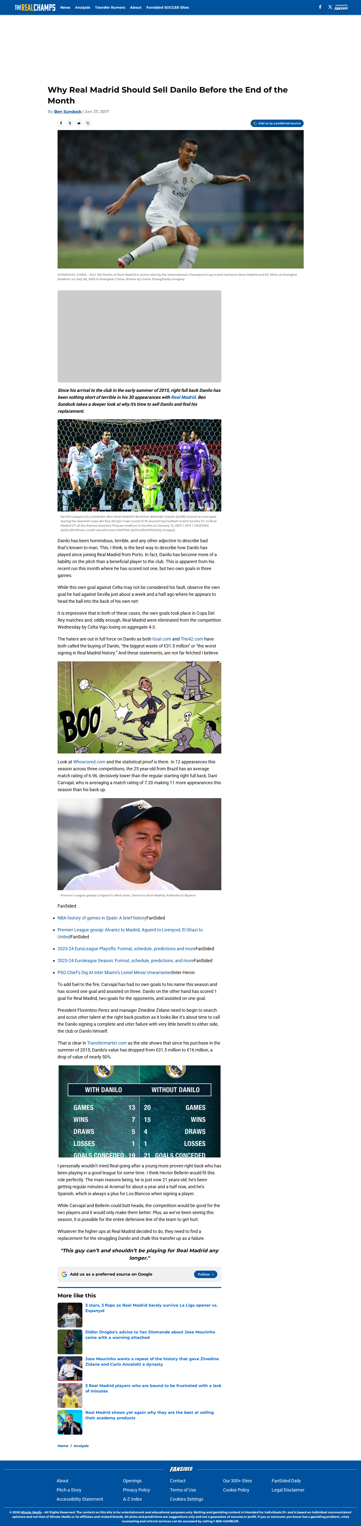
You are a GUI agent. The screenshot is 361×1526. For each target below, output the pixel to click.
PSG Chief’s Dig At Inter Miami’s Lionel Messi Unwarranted (115, 972)
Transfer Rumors (110, 7)
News (65, 7)
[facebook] (320, 7)
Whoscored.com (89, 761)
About (135, 7)
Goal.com (161, 639)
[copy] (87, 123)
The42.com (192, 639)
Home (63, 1446)
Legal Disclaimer (288, 1489)
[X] (330, 7)
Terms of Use (183, 1489)
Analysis (82, 7)
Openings (132, 1480)
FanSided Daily (286, 1480)
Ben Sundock (67, 111)
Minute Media (31, 1512)
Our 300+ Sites (237, 1480)
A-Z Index (132, 1499)
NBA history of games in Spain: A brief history (102, 917)
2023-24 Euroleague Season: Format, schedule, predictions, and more (126, 960)
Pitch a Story (69, 1489)
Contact (178, 1480)
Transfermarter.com (107, 1043)
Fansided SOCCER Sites (167, 7)
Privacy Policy (136, 1489)
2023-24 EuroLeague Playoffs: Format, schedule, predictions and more (127, 948)
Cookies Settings (186, 1499)
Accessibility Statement (80, 1499)
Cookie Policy (236, 1489)
